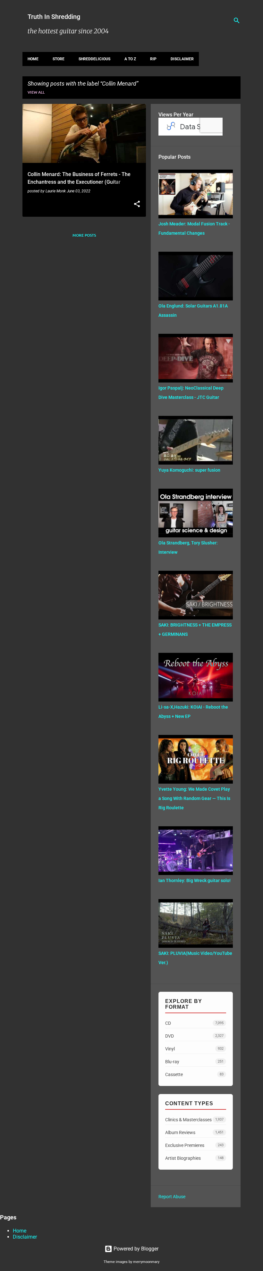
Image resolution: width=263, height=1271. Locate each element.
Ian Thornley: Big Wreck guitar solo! (194, 880)
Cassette (194, 1074)
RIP (153, 59)
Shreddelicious (94, 59)
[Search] (237, 20)
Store (58, 59)
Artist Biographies (194, 1158)
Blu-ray (194, 1061)
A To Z (130, 59)
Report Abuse (171, 1196)
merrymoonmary (146, 1262)
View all (36, 92)
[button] (137, 204)
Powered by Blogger (135, 1249)
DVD (194, 1036)
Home (33, 59)
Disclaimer (182, 59)
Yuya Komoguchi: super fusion (189, 470)
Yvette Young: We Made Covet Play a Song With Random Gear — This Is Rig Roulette (194, 798)
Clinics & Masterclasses (194, 1119)
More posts (84, 235)
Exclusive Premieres (194, 1145)
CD (194, 1023)
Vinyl (194, 1048)
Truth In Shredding (54, 17)
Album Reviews (194, 1132)
